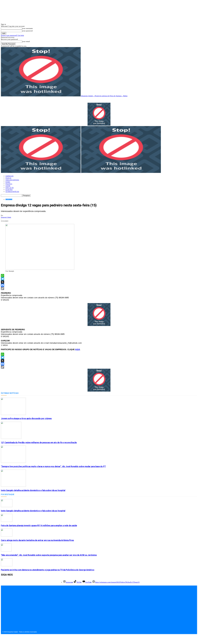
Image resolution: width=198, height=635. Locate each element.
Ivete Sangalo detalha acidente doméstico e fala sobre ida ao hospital (33, 490)
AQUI (77, 349)
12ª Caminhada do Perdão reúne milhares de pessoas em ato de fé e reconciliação (39, 442)
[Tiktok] (8, 614)
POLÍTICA (9, 184)
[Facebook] (99, 285)
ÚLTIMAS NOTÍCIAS (12, 191)
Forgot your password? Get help (12, 35)
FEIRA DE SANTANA (12, 180)
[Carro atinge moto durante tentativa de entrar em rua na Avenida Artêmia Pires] (6, 536)
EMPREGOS (9, 176)
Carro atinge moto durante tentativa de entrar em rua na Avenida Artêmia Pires (37, 540)
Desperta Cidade (6, 217)
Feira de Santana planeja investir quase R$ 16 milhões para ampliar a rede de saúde (39, 525)
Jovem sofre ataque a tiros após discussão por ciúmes (26, 418)
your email (26, 41)
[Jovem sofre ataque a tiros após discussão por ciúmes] (13, 414)
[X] (99, 282)
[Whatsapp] (18, 614)
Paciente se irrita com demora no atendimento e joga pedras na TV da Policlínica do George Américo (47, 570)
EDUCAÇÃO (10, 188)
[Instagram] (3, 614)
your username (27, 28)
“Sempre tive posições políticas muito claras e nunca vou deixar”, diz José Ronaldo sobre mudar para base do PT (53, 466)
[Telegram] (99, 278)
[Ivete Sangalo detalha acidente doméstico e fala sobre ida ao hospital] (13, 486)
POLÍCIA (8, 178)
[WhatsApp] (99, 275)
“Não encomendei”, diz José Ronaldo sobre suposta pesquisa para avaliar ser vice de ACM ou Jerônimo (49, 555)
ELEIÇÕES (9, 190)
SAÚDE (8, 186)
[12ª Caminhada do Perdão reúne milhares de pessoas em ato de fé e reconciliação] (11, 438)
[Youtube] (13, 614)
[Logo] (41, 172)
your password (27, 31)
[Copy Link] (99, 288)
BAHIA (8, 182)
